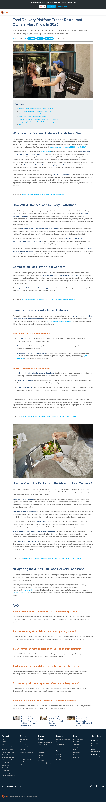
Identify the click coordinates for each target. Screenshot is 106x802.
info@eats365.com (96, 751)
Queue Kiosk (5, 765)
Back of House (24, 749)
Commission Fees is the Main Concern (32, 114)
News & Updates (78, 739)
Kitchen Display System (8, 752)
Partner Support (60, 744)
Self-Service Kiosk (7, 760)
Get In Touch (96, 736)
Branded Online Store (8, 749)
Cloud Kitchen (42, 752)
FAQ (20, 124)
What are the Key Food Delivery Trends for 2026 (36, 108)
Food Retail (41, 755)
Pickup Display (6, 773)
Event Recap (76, 752)
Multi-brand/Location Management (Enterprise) (27, 756)
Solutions (24, 736)
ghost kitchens (46, 152)
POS (3, 739)
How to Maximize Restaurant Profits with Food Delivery (39, 119)
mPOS (4, 742)
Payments (76, 757)
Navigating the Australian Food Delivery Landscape (37, 122)
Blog (57, 742)
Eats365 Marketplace (8, 747)
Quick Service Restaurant (45, 742)
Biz (3, 744)
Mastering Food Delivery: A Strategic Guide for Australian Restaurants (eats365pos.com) (52, 558)
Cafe (39, 765)
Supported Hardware (61, 747)
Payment (22, 764)
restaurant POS (29, 590)
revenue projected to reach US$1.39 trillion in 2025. (68, 147)
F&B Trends (76, 749)
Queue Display (6, 770)
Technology (76, 744)
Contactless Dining (25, 742)
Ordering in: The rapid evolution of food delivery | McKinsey (42, 194)
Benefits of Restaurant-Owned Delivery (33, 116)
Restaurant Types (42, 737)
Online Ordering (24, 739)
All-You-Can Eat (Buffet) (44, 763)
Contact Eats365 (19, 592)
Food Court (41, 750)
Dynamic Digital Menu (8, 768)
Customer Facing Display (9, 775)
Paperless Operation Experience (25, 760)
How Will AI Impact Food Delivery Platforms (35, 111)
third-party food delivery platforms (58, 321)
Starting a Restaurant (79, 747)
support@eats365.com (97, 757)
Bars (39, 747)
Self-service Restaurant (44, 757)
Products (6, 736)
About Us (58, 754)
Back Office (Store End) (26, 752)
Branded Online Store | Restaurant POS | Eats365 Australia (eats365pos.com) (48, 300)
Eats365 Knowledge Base (63, 739)
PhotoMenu (5, 762)
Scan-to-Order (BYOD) (8, 757)
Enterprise (41, 760)
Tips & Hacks (76, 755)
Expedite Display (6, 755)
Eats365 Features (78, 742)
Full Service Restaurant (44, 744)
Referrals (58, 759)
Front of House (24, 744)
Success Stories (60, 757)
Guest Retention (24, 747)
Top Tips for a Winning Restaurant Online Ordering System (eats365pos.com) (48, 416)
